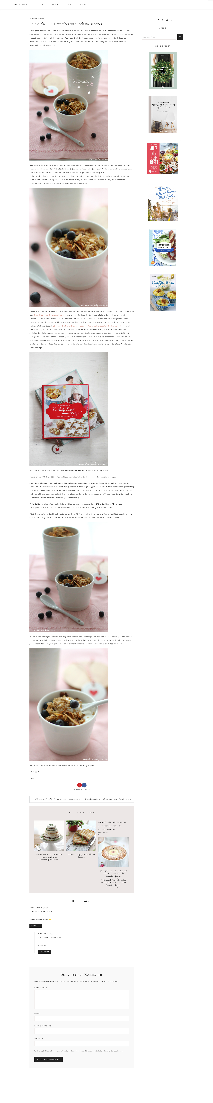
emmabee (43, 934)
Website (38, 1038)
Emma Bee (20, 4)
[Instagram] (167, 20)
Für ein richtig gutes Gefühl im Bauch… (81, 855)
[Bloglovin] (158, 20)
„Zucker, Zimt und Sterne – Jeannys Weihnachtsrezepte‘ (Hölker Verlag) (87, 326)
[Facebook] (154, 20)
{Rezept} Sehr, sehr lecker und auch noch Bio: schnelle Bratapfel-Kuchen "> (113, 879)
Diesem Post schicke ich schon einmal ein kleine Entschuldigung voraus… (49, 857)
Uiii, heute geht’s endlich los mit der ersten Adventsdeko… (57, 799)
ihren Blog (38, 315)
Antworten (36, 925)
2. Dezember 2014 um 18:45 (41, 911)
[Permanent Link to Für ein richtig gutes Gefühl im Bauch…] (81, 850)
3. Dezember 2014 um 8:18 (49, 937)
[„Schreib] (171, 20)
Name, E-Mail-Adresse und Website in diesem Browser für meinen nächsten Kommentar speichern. (80, 1051)
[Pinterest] (163, 20)
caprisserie (36, 908)
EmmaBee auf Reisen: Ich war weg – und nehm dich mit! (107, 799)
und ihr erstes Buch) (54, 315)
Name (38, 1013)
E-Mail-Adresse (43, 1026)
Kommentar (40, 988)
